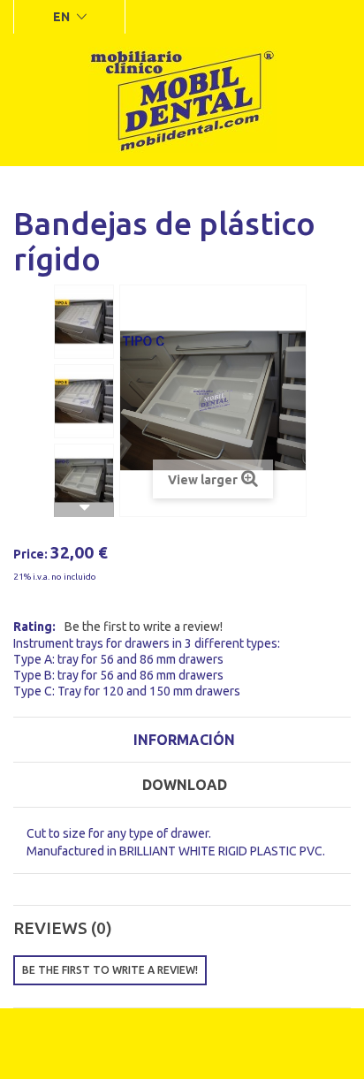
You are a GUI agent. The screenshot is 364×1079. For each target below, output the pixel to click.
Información (184, 740)
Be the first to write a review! (143, 626)
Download (184, 785)
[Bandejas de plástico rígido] (84, 322)
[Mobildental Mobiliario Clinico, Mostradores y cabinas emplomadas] (182, 100)
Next (84, 507)
